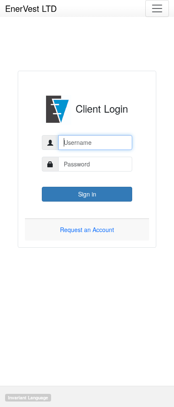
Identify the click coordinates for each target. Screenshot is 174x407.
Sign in (87, 194)
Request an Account (87, 229)
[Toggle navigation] (157, 8)
